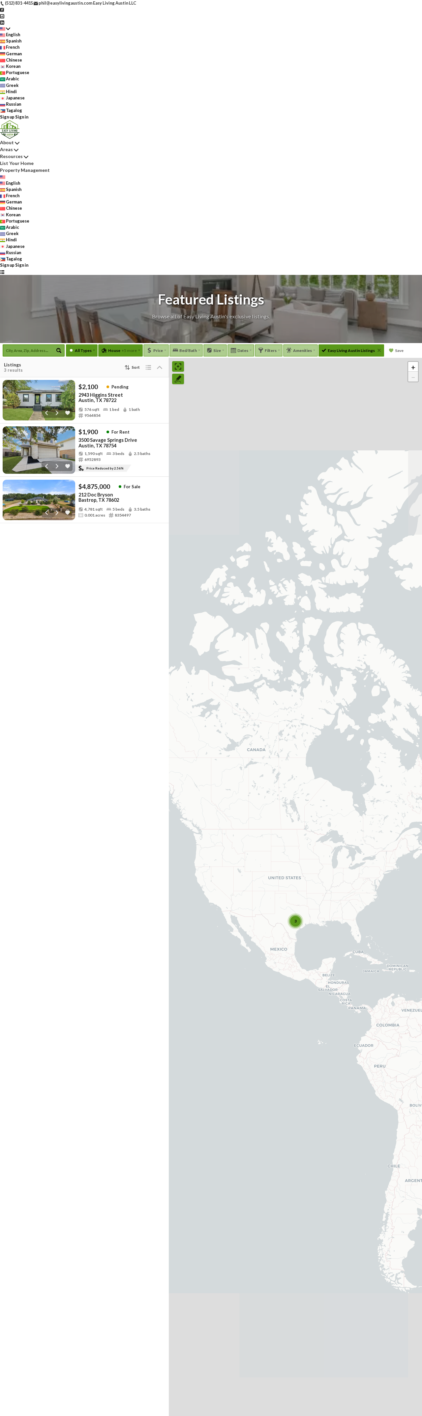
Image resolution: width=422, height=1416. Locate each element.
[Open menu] (2, 272)
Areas (6, 149)
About (7, 142)
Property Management (25, 170)
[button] (413, 367)
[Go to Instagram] (2, 15)
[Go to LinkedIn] (2, 22)
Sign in (21, 117)
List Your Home (17, 163)
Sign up (7, 117)
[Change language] (5, 28)
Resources (11, 156)
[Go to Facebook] (2, 9)
